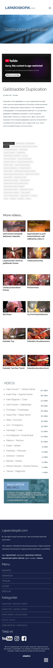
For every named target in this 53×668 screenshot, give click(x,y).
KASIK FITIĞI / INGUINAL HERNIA (14, 604)
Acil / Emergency (14, 425)
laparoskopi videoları (11, 180)
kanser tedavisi (25, 168)
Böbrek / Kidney (14, 461)
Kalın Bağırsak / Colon (17, 399)
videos (28, 199)
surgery (34, 196)
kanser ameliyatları (24, 159)
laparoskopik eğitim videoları (14, 186)
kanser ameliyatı (10, 159)
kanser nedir (8, 165)
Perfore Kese (33, 288)
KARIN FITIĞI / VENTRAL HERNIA (15, 609)
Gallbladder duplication (12, 156)
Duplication (23, 149)
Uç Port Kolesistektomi (37, 314)
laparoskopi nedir (20, 177)
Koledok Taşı (8, 341)
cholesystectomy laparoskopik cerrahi (24, 146)
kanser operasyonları (22, 165)
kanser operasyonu (10, 168)
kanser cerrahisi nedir (25, 162)
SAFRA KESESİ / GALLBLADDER (14, 615)
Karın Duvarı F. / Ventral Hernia (20, 389)
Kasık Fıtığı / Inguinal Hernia (19, 394)
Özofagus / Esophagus (17, 410)
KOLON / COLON (8, 620)
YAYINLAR (6, 581)
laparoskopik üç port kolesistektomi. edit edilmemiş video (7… (36, 236)
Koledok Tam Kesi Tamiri (14, 368)
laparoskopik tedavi (10, 189)
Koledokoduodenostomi (38, 368)
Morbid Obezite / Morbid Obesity (22, 466)
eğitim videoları (9, 152)
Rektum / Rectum (15, 440)
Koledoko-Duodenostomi (38, 341)
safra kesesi (25, 196)
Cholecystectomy (35, 261)
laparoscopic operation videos (25, 171)
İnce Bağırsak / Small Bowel (19, 435)
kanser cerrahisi (9, 162)
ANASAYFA (6, 570)
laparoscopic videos (32, 174)
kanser (25, 156)
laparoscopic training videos (13, 174)
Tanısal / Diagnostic (15, 471)
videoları (21, 199)
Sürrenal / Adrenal (15, 456)
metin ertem (25, 192)
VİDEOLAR (6, 591)
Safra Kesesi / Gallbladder (25, 143)
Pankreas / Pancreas (16, 450)
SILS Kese (7, 314)
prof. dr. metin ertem (11, 196)
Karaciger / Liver (14, 430)
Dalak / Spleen (13, 445)
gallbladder (21, 152)
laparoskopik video (26, 189)
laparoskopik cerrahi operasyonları (16, 183)
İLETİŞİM (5, 586)
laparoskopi (8, 177)
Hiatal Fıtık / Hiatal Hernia (18, 415)
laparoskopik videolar (11, 192)
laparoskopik (24, 180)
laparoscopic (8, 171)
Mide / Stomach (14, 420)
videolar (13, 199)
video (6, 199)
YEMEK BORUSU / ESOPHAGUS (14, 625)
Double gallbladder (10, 149)
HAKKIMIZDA (7, 576)
